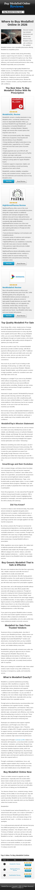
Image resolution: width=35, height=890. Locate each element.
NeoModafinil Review (12, 287)
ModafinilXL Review (11, 114)
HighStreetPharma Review (14, 205)
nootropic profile (20, 739)
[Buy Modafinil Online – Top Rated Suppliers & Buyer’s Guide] (17, 8)
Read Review (21, 181)
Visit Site (9, 181)
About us (14, 887)
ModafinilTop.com (6, 886)
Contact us (20, 887)
